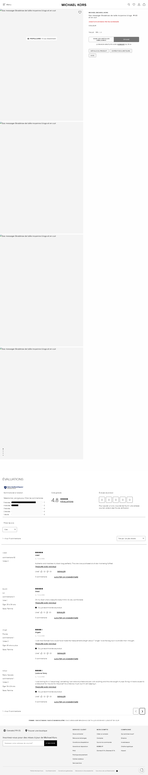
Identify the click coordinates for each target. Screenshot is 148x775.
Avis (92, 55)
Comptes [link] (100, 738)
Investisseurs (125, 742)
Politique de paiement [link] (80, 755)
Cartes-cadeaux (78, 759)
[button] (141, 770)
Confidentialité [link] (51, 771)
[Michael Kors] (74, 4)
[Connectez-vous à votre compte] (139, 4)
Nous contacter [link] (78, 734)
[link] (100, 746)
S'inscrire (51, 743)
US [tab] (101, 32)
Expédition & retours (121, 51)
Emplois (123, 738)
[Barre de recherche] (129, 4)
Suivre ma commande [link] (104, 742)
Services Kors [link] (77, 763)
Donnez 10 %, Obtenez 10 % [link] (106, 750)
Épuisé (126, 39)
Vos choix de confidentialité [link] (105, 771)
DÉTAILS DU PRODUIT (99, 51)
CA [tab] (97, 32)
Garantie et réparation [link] (80, 746)
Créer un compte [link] (102, 734)
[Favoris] (134, 4)
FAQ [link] (74, 750)
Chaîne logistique (127, 746)
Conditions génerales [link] (65, 771)
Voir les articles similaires (101, 39)
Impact (123, 750)
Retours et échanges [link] (79, 738)
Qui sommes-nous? (127, 734)
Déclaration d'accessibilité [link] (84, 771)
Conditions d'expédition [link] (81, 742)
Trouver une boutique (37, 730)
